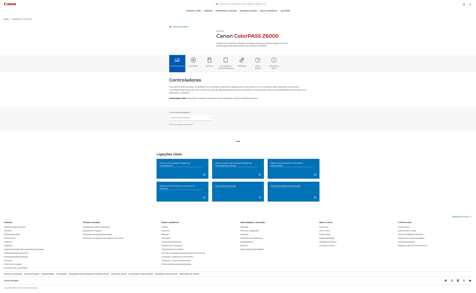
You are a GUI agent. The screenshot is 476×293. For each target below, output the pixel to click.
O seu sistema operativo (179, 112)
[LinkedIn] (458, 281)
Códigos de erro (274, 67)
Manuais (209, 66)
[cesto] (470, 4)
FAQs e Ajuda (258, 67)
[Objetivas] (214, 10)
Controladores (177, 66)
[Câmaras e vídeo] (202, 10)
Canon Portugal (11, 280)
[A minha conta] (464, 4)
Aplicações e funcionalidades (225, 67)
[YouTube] (470, 281)
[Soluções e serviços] (258, 10)
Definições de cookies (189, 274)
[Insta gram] (452, 281)
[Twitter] (464, 281)
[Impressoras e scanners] (238, 10)
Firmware (241, 66)
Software (193, 66)
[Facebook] (446, 281)
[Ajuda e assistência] (278, 10)
